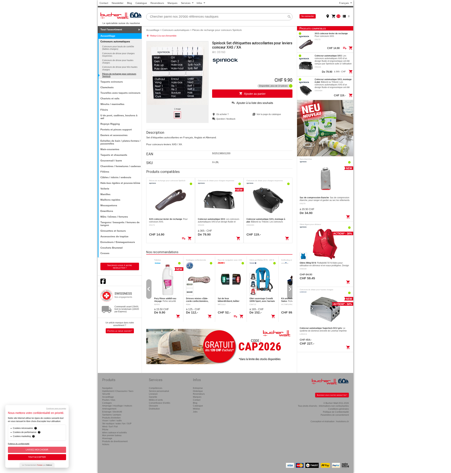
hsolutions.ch (342, 421)
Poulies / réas (108, 400)
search (289, 17)
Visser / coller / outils (112, 420)
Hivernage (107, 438)
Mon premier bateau (112, 435)
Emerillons (106, 211)
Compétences (155, 388)
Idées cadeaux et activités (114, 432)
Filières (104, 171)
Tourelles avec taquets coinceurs (120, 92)
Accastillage (107, 35)
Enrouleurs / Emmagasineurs (117, 242)
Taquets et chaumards (113, 154)
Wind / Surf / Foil (110, 426)
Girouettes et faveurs (113, 230)
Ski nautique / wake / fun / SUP (116, 423)
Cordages (107, 403)
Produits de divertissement (115, 441)
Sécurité (106, 394)
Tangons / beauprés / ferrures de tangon (120, 224)
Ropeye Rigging (110, 123)
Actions (105, 444)
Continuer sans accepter (56, 408)
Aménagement (109, 409)
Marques (172, 3)
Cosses (104, 253)
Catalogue (141, 3)
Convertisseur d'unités (159, 403)
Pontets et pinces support (116, 129)
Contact (104, 3)
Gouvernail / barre (111, 160)
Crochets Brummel (111, 247)
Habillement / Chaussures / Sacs (117, 391)
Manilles (105, 194)
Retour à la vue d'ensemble (161, 35)
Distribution (154, 409)
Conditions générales (338, 409)
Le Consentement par (37, 465)
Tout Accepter (37, 457)
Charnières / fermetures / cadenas (120, 166)
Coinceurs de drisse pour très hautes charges (119, 68)
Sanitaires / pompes (111, 415)
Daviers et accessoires (114, 135)
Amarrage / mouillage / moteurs (117, 406)
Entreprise (198, 388)
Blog (129, 3)
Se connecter (307, 16)
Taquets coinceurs (111, 81)
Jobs (195, 412)
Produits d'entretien (111, 418)
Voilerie (104, 188)
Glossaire (153, 406)
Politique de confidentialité (18, 444)
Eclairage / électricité (112, 412)
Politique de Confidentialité (336, 412)
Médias (196, 409)
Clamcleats (107, 87)
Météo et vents (156, 400)
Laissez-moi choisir (37, 449)
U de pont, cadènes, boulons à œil (118, 117)
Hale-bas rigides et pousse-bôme (120, 183)
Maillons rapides (110, 199)
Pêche (105, 429)
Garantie (153, 397)
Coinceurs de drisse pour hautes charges (117, 61)
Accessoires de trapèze (114, 236)
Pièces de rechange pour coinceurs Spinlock (119, 75)
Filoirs (104, 109)
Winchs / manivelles (112, 104)
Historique (198, 391)
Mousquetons (108, 205)
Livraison (153, 394)
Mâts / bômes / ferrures (114, 216)
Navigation (107, 388)
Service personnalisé (159, 391)
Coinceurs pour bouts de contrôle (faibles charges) (118, 47)
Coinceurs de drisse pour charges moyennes (118, 54)
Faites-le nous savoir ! (119, 330)
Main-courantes (109, 149)
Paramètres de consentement (335, 415)
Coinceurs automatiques (175, 30)
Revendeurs (157, 3)
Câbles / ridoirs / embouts (115, 177)
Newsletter (117, 3)
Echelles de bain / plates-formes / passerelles (120, 142)
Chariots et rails (109, 98)
